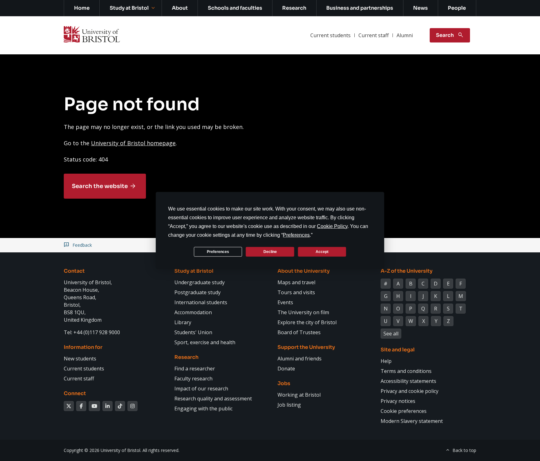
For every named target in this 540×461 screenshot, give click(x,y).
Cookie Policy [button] (332, 226)
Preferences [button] (296, 235)
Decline (270, 251)
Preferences (218, 251)
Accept (322, 251)
